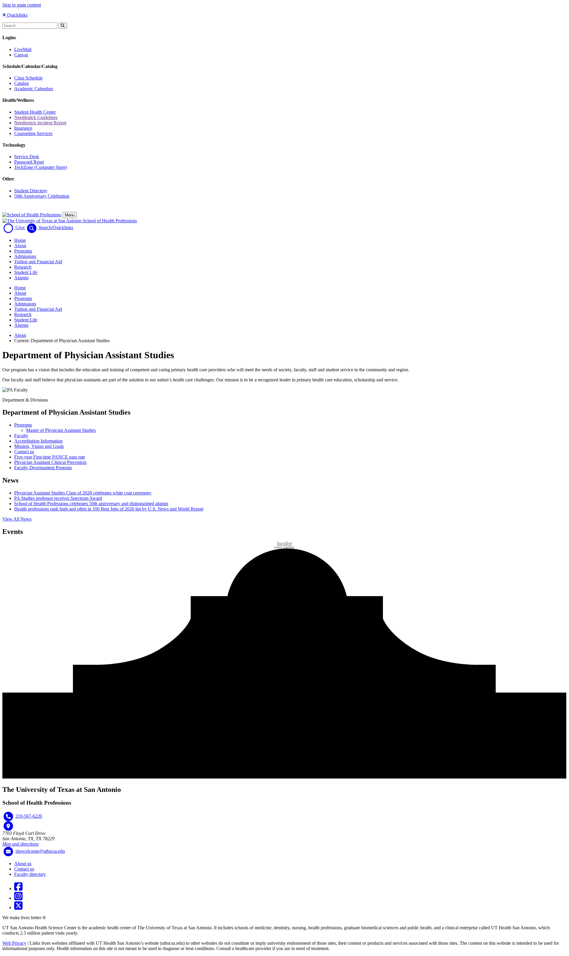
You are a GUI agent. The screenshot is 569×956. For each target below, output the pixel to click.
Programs (23, 250)
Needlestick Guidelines (35, 117)
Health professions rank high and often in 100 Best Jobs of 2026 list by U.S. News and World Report (108, 508)
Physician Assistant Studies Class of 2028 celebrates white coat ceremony (82, 492)
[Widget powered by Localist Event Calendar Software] (285, 545)
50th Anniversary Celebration (41, 196)
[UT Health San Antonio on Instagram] (18, 897)
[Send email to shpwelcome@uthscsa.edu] (8, 851)
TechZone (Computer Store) (40, 167)
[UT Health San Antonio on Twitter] (18, 907)
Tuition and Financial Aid (38, 261)
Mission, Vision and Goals (39, 446)
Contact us (24, 451)
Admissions (25, 256)
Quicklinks (17, 15)
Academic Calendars (33, 88)
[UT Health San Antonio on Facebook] (18, 888)
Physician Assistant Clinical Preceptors (50, 462)
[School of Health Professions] (31, 214)
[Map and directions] (8, 826)
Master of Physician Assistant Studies (61, 430)
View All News (16, 518)
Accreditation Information (38, 440)
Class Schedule (28, 77)
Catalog (21, 83)
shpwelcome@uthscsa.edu (40, 851)
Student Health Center (35, 112)
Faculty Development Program (43, 467)
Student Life (25, 272)
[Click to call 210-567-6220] (8, 816)
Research (22, 266)
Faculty (21, 435)
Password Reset (29, 161)
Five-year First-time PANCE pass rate (49, 456)
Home (20, 240)
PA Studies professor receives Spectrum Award (58, 498)
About (20, 245)
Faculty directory (30, 874)
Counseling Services (33, 133)
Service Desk (26, 156)
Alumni (21, 277)
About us (22, 863)
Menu (69, 215)
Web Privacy (14, 943)
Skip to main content (21, 4)
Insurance (23, 128)
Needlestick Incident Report (40, 122)
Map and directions (20, 843)
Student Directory (30, 190)
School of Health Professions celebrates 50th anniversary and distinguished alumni (91, 503)
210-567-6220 (28, 816)
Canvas (21, 54)
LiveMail (22, 49)
